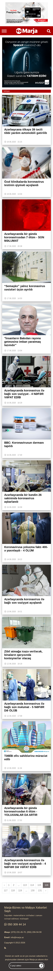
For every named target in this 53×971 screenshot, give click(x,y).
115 (39, 885)
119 (20, 890)
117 (5, 890)
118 (13, 890)
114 (32, 885)
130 (32, 890)
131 (40, 890)
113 (25, 885)
